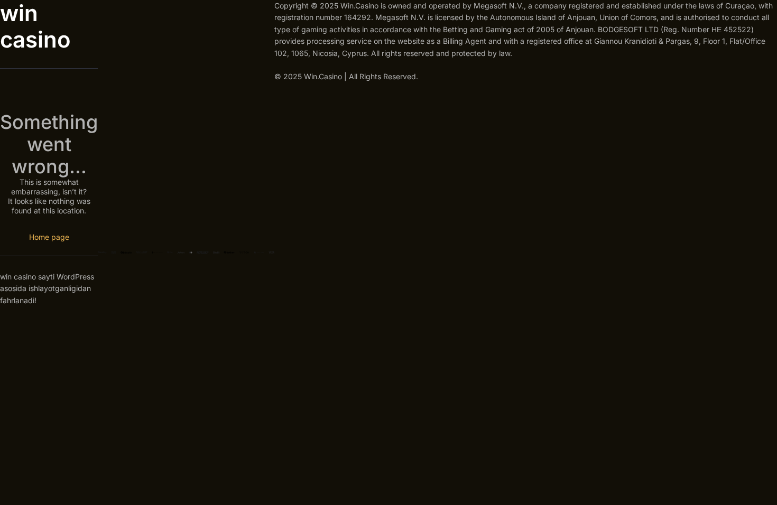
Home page (49, 236)
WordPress (75, 276)
